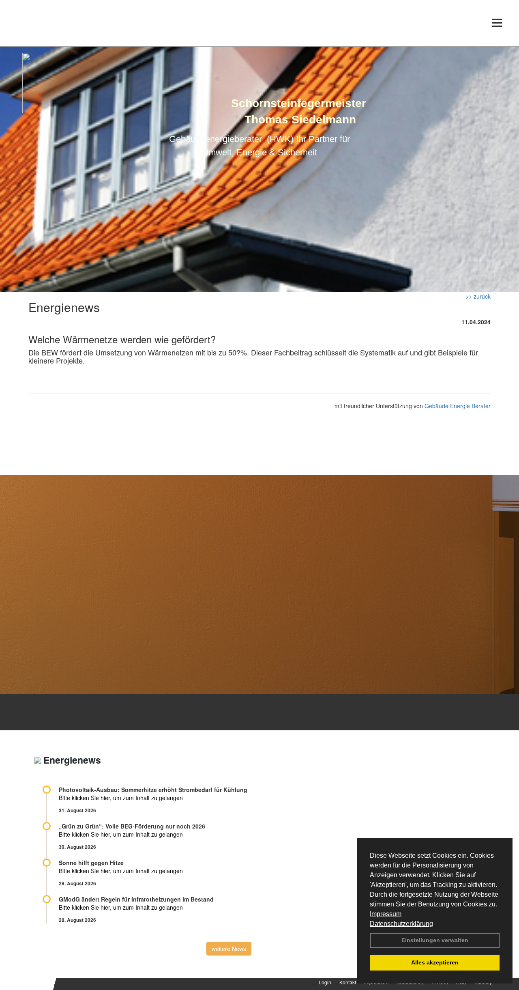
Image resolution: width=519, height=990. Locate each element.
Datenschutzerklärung (401, 923)
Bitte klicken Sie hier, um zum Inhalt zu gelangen (121, 798)
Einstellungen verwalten (434, 940)
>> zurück (478, 296)
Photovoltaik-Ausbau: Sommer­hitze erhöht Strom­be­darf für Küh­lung (153, 790)
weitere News (229, 949)
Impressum (385, 913)
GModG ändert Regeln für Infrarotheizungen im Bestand (136, 899)
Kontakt (347, 982)
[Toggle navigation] (497, 23)
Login (325, 982)
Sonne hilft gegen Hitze (91, 863)
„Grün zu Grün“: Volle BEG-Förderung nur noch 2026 (132, 826)
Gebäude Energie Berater (458, 406)
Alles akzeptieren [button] (435, 962)
